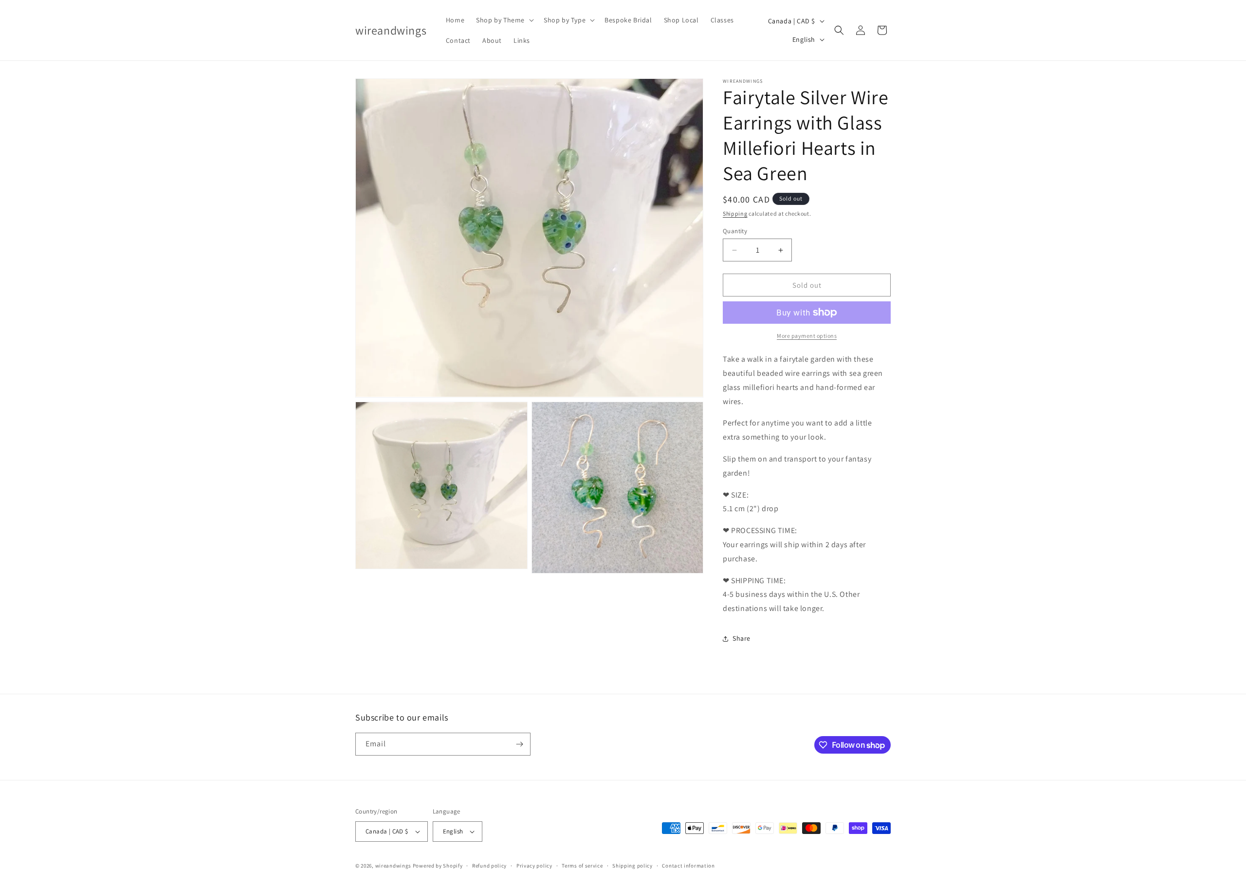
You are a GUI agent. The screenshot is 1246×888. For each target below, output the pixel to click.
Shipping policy (632, 865)
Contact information (688, 865)
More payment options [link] (807, 335)
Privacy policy (534, 865)
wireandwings (393, 865)
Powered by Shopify (438, 865)
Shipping (735, 213)
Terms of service (582, 865)
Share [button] (742, 638)
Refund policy (489, 865)
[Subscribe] (519, 744)
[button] (504, 20)
